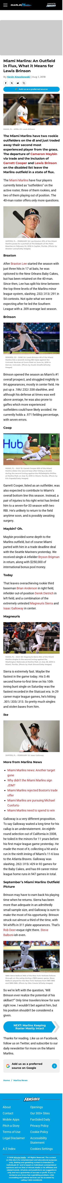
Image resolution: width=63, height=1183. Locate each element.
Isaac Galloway (13, 608)
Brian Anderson (27, 588)
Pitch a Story (11, 1125)
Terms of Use (11, 1132)
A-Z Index (9, 1149)
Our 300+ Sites (40, 1113)
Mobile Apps (11, 1119)
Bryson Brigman (48, 557)
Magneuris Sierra (41, 603)
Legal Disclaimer (14, 1138)
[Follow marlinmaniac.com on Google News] (54, 1065)
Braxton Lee (19, 263)
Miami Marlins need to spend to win (31, 810)
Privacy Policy (39, 1125)
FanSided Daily (40, 1119)
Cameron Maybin (43, 154)
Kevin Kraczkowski (18, 76)
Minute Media (20, 1157)
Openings (36, 1107)
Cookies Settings (41, 1149)
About (7, 1107)
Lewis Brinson (46, 163)
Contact (8, 1113)
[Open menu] (5, 5)
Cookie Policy (39, 1132)
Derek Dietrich (44, 593)
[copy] (24, 83)
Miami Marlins (18, 180)
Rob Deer (9, 930)
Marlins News (20, 1080)
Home (6, 1080)
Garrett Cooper (15, 163)
